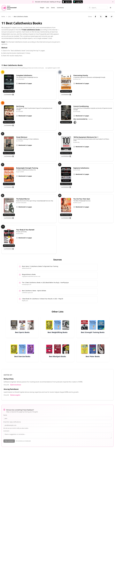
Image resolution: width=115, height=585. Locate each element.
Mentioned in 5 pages (25, 83)
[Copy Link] (112, 17)
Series (53, 7)
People (42, 7)
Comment (6, 431)
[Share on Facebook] (95, 17)
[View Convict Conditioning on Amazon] (66, 112)
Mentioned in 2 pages (82, 146)
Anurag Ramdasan (11, 389)
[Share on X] (101, 17)
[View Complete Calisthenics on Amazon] (9, 82)
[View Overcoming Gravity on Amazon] (66, 82)
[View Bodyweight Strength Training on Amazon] (9, 174)
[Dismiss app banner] (112, 1)
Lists (47, 7)
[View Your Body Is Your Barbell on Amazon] (9, 236)
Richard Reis (9, 379)
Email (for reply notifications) (12, 422)
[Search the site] (90, 8)
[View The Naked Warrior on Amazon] (9, 205)
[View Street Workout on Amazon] (9, 143)
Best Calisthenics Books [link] (21, 16)
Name (5, 415)
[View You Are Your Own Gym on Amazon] (66, 205)
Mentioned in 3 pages (82, 116)
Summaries (60, 7)
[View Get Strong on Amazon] (9, 112)
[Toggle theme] (110, 8)
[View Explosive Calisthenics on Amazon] (66, 174)
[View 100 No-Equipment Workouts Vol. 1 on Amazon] (66, 143)
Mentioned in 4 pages (25, 116)
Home (3, 16)
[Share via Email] (106, 17)
